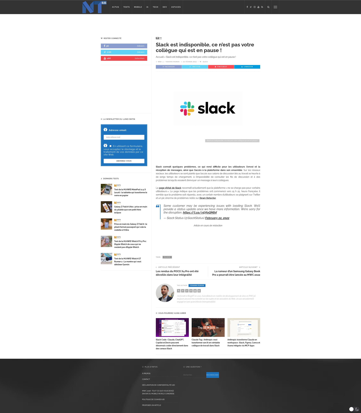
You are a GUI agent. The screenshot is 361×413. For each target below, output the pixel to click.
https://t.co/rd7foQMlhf (200, 212)
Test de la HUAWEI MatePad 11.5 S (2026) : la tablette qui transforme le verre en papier (130, 192)
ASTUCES (176, 7)
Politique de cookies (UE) (153, 399)
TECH (155, 7)
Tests (118, 185)
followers (140, 46)
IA (147, 7)
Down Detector (208, 198)
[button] (354, 409)
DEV (165, 7)
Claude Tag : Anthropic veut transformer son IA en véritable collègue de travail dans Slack (206, 343)
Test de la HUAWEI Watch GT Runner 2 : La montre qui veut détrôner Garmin (127, 261)
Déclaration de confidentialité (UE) (158, 385)
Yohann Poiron (173, 61)
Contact (146, 379)
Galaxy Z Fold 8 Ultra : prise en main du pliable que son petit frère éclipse (130, 210)
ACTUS (115, 7)
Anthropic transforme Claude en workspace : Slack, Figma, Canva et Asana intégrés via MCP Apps (243, 343)
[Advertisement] (54, 23)
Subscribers (139, 58)
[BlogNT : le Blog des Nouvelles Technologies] (94, 6)
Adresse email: (118, 130)
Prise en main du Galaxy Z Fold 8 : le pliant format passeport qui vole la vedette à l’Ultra (130, 227)
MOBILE (138, 7)
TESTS (126, 7)
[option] (172, 334)
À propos (146, 374)
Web (159, 38)
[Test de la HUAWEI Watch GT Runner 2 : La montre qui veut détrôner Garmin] (106, 258)
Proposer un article (151, 405)
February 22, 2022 (217, 218)
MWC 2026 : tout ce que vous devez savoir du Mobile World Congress (158, 392)
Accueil (160, 57)
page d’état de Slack (170, 188)
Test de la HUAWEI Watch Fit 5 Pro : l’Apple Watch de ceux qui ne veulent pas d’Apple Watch (130, 244)
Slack (205, 61)
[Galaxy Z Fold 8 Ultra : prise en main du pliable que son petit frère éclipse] (106, 206)
